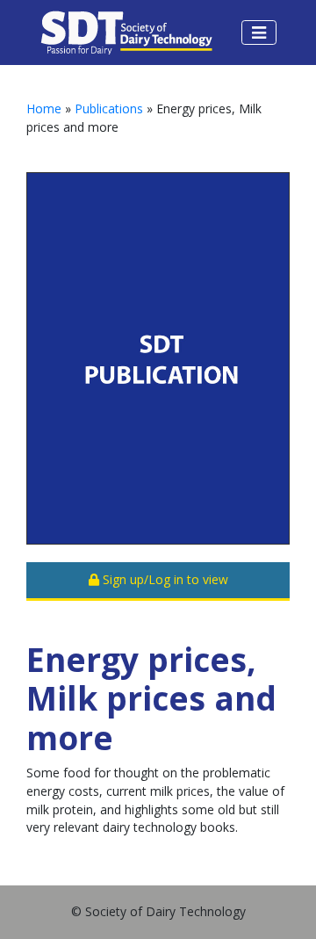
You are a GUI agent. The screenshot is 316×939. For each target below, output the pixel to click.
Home (43, 108)
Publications (109, 108)
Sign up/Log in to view (163, 579)
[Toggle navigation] (258, 32)
